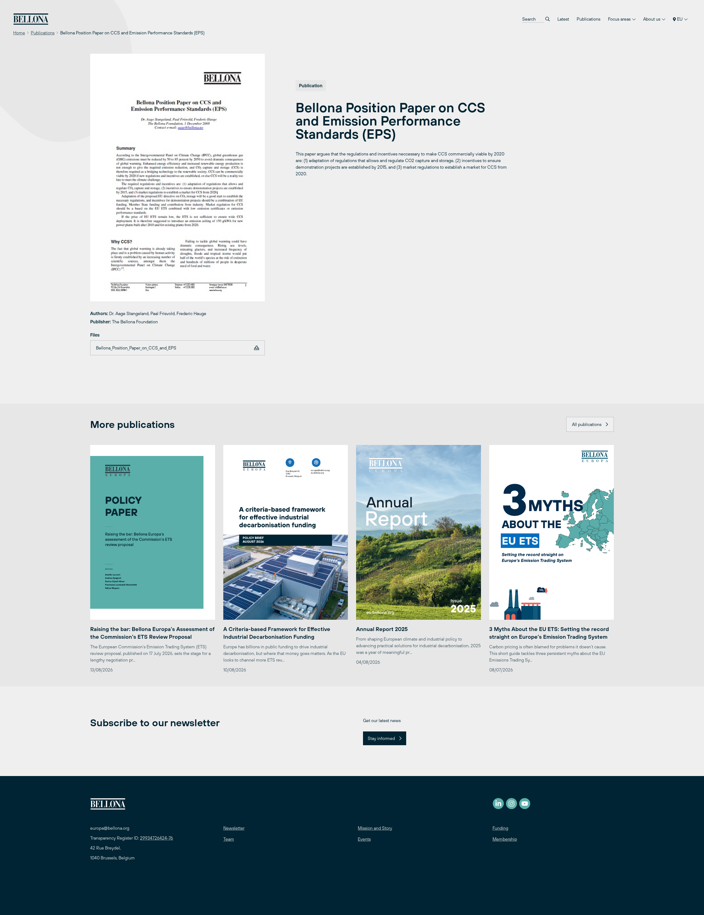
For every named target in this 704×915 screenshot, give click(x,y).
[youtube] (524, 803)
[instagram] (511, 803)
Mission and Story (375, 828)
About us (652, 19)
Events (364, 839)
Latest (563, 19)
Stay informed (381, 738)
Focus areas (620, 19)
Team (228, 839)
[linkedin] (498, 803)
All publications (586, 424)
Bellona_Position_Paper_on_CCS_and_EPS (136, 347)
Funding (500, 828)
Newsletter (233, 828)
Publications (588, 19)
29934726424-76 (156, 837)
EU (680, 19)
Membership (505, 839)
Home (19, 32)
